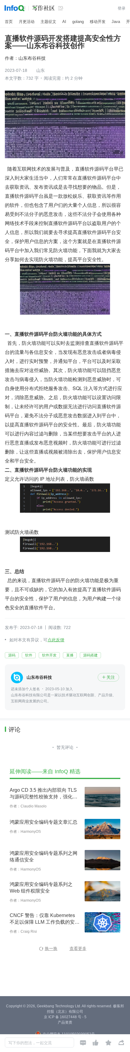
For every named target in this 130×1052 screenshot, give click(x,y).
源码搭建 (90, 655)
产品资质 (65, 1022)
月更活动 (26, 21)
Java (116, 21)
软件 (28, 655)
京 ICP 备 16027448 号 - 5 (65, 1017)
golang (78, 21)
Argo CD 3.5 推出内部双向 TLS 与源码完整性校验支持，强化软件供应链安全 (43, 793)
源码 (11, 655)
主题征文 (48, 21)
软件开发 (49, 655)
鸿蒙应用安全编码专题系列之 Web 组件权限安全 (41, 887)
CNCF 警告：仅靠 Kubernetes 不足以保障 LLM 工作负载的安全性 (45, 919)
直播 (69, 655)
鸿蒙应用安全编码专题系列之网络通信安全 (43, 856)
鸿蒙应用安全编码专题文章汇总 (43, 822)
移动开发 (98, 21)
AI (64, 21)
